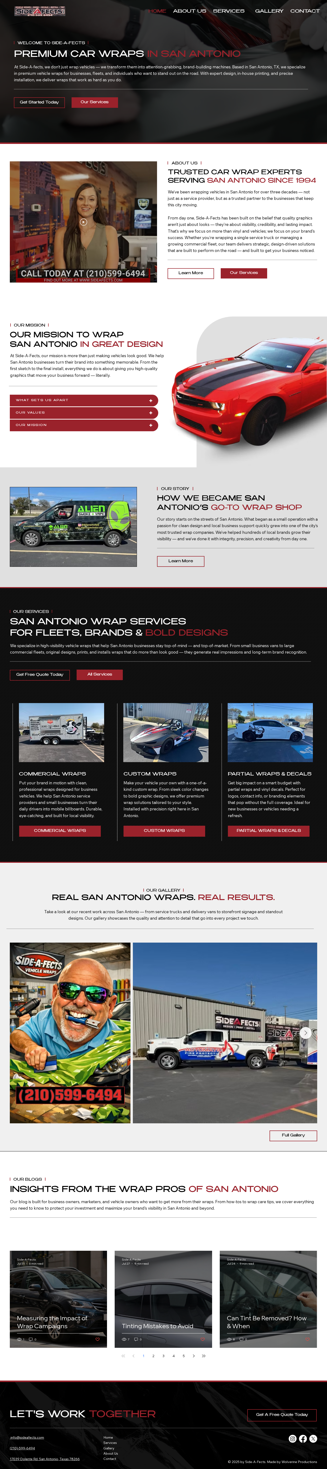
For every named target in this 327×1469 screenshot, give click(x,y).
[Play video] (83, 222)
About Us (110, 1453)
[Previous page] (133, 1356)
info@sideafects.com (27, 1437)
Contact (109, 1459)
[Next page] (193, 1356)
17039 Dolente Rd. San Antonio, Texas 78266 (45, 1459)
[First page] (123, 1356)
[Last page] (203, 1356)
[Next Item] (306, 1033)
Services (110, 1443)
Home (108, 1437)
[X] (313, 1439)
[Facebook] (303, 1439)
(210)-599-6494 (22, 1448)
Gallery (108, 1448)
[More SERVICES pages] (247, 11)
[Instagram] (293, 1439)
